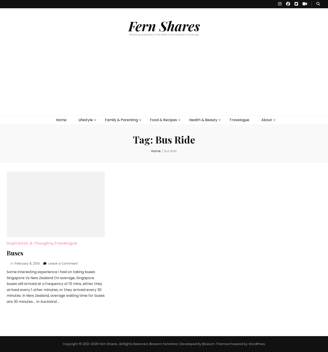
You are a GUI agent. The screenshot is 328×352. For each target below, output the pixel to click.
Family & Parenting (121, 119)
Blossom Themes (215, 344)
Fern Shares (164, 26)
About (266, 119)
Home (61, 119)
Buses (15, 253)
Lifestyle (86, 119)
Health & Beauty (203, 119)
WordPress (257, 344)
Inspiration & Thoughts (30, 243)
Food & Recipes (163, 119)
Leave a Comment (63, 263)
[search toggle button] (318, 4)
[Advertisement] (164, 82)
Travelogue (239, 119)
